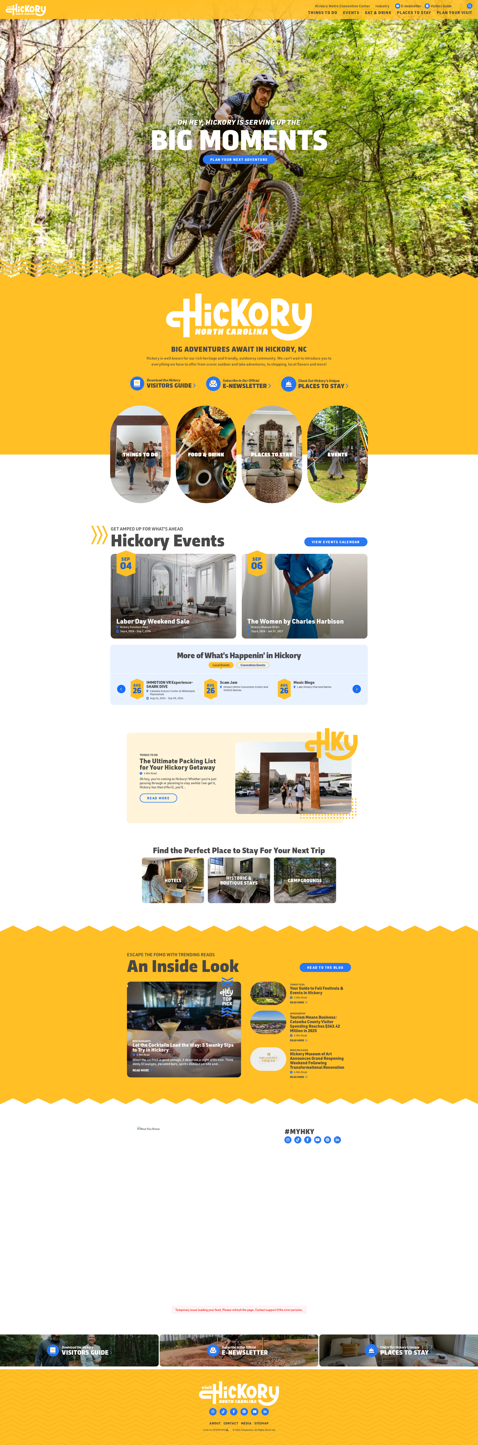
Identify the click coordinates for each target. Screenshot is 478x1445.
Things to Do (322, 12)
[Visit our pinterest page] (327, 1139)
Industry (382, 6)
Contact (231, 1423)
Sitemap (261, 1423)
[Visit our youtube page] (317, 1139)
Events (351, 12)
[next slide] (357, 689)
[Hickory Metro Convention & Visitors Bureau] (26, 10)
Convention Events (252, 665)
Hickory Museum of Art (265, 627)
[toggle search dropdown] (469, 6)
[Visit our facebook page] (307, 1139)
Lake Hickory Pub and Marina (314, 686)
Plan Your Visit (454, 12)
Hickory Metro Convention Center (342, 6)
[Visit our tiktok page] (297, 1139)
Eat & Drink (378, 12)
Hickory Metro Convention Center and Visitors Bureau (246, 688)
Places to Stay (414, 12)
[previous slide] (121, 689)
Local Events (221, 665)
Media (246, 1423)
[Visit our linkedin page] (337, 1139)
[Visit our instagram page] (287, 1139)
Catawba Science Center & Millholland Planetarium (172, 693)
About (215, 1423)
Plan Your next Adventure (239, 159)
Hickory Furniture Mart (134, 627)
